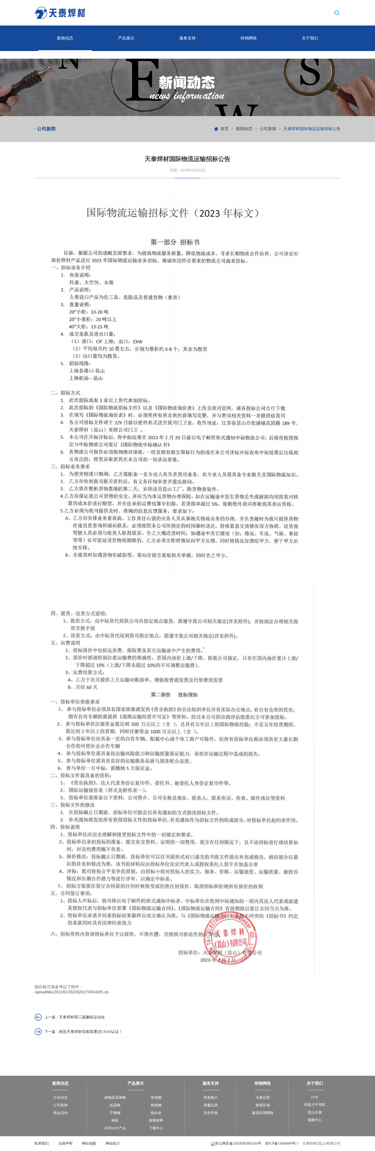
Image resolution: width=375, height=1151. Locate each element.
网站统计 (113, 1143)
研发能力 (211, 1097)
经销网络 (249, 38)
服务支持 (187, 38)
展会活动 (60, 1113)
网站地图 (89, 1143)
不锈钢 (115, 1113)
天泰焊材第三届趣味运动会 (82, 1017)
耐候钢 (156, 1105)
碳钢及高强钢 (115, 1097)
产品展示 (126, 38)
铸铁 (115, 1120)
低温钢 (115, 1105)
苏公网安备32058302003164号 (238, 1143)
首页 (224, 129)
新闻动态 (65, 38)
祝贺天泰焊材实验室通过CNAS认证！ (91, 1032)
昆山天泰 (315, 1112)
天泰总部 (263, 1097)
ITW (314, 1097)
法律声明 (65, 1143)
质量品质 (211, 1105)
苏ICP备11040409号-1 (282, 1143)
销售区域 (263, 1105)
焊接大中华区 (315, 1105)
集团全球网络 (262, 1113)
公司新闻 (268, 129)
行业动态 (60, 1097)
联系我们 (41, 1143)
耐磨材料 (156, 1120)
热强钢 (156, 1097)
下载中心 (156, 1128)
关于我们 (310, 38)
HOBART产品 (115, 1128)
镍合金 (156, 1113)
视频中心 (315, 1120)
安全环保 (211, 1113)
